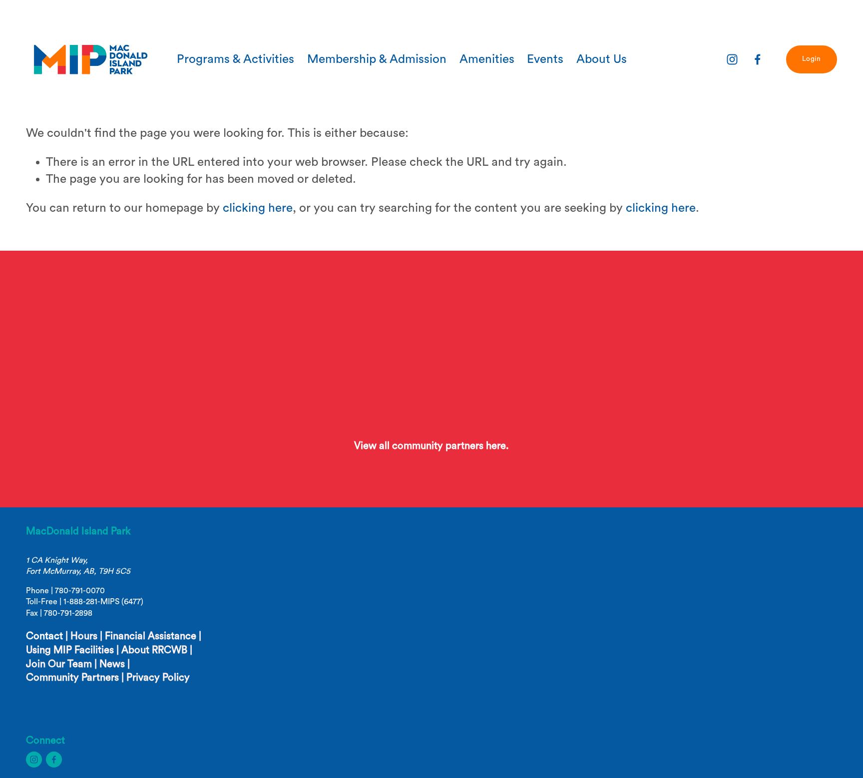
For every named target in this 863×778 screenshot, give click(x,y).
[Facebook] (757, 59)
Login (811, 58)
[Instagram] (732, 59)
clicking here (258, 208)
